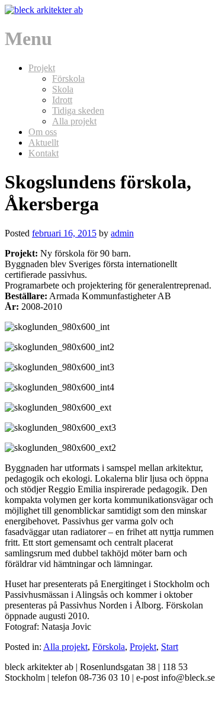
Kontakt (43, 153)
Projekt (41, 68)
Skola (62, 89)
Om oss (42, 132)
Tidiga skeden (78, 110)
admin (122, 233)
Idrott (62, 100)
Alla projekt (74, 121)
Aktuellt (43, 142)
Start (169, 647)
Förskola (68, 78)
